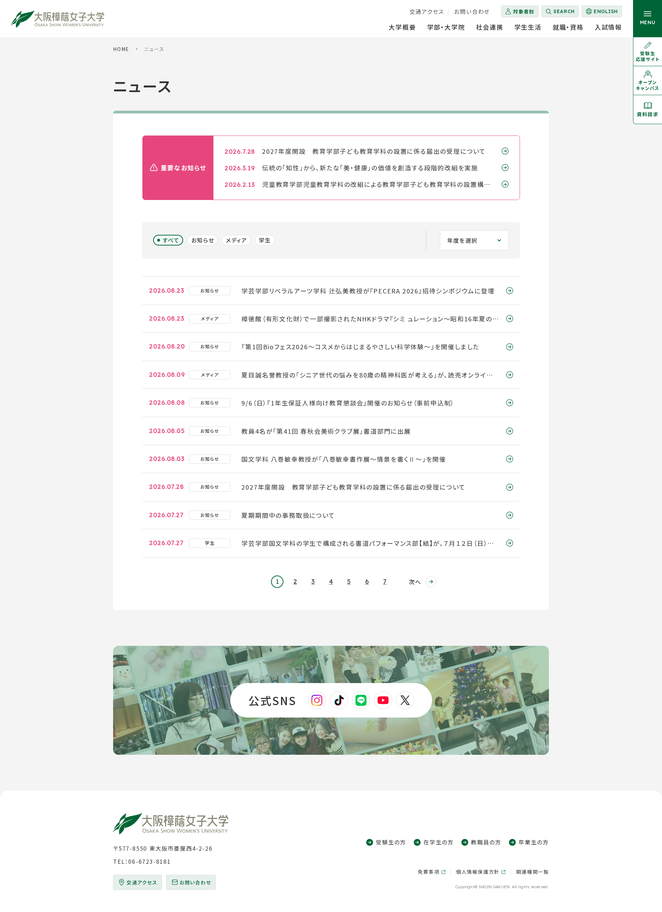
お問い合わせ (472, 11)
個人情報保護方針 (478, 871)
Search (564, 11)
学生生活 (528, 26)
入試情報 (608, 26)
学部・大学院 (446, 26)
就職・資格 (568, 26)
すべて (171, 240)
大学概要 (402, 26)
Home (121, 49)
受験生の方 (391, 842)
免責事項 (429, 871)
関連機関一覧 (532, 871)
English (601, 12)
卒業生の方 (534, 842)
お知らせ (202, 240)
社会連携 (489, 26)
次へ (415, 582)
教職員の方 (486, 842)
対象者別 (523, 11)
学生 (265, 240)
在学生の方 (438, 842)
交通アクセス (427, 11)
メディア (236, 240)
